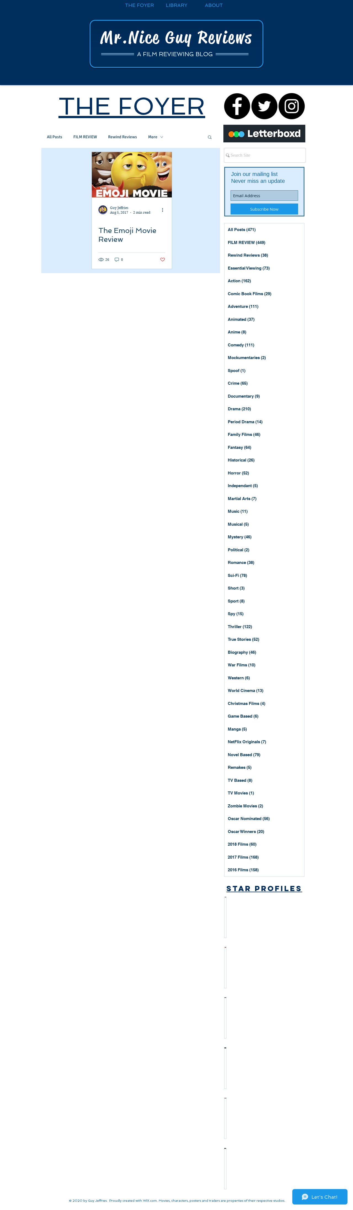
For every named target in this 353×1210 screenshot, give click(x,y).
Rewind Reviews (122, 136)
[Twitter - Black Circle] (264, 106)
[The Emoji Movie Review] (132, 174)
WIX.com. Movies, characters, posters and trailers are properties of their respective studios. (214, 1201)
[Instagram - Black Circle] (292, 106)
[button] (209, 137)
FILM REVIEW (85, 136)
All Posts (54, 136)
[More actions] (164, 210)
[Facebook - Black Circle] (237, 106)
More (152, 136)
